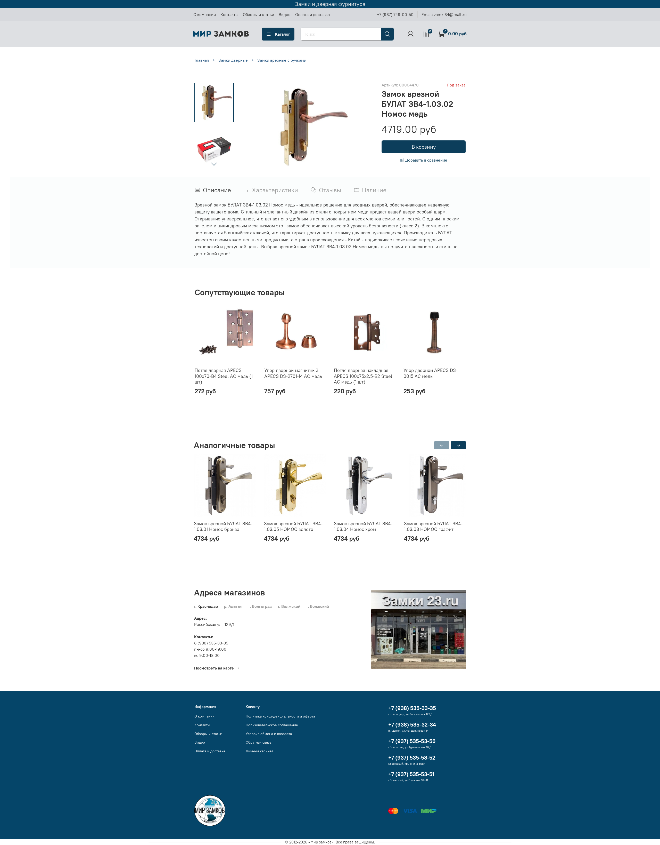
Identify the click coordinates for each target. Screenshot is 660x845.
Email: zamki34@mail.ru (444, 14)
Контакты (229, 14)
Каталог (282, 34)
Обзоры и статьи (258, 14)
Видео (285, 14)
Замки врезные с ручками (281, 60)
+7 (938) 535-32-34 (412, 724)
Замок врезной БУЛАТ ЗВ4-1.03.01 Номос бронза (223, 526)
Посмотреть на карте (214, 668)
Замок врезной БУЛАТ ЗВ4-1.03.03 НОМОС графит (433, 526)
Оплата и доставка (312, 14)
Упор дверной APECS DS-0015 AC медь (430, 373)
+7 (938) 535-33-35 (412, 708)
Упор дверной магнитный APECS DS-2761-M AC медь (293, 373)
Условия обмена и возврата (269, 733)
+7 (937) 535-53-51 (411, 774)
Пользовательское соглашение (272, 725)
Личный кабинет (259, 751)
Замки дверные (233, 60)
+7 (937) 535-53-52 (411, 757)
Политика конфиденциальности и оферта (280, 716)
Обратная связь (258, 742)
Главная (202, 60)
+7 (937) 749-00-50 (395, 14)
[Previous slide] (252, 127)
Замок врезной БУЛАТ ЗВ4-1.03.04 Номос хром (363, 526)
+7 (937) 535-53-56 (412, 741)
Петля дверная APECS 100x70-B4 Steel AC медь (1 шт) (224, 376)
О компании (204, 14)
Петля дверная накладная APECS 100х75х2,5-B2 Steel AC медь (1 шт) (363, 376)
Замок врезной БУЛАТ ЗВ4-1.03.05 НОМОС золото (293, 526)
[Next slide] (214, 164)
